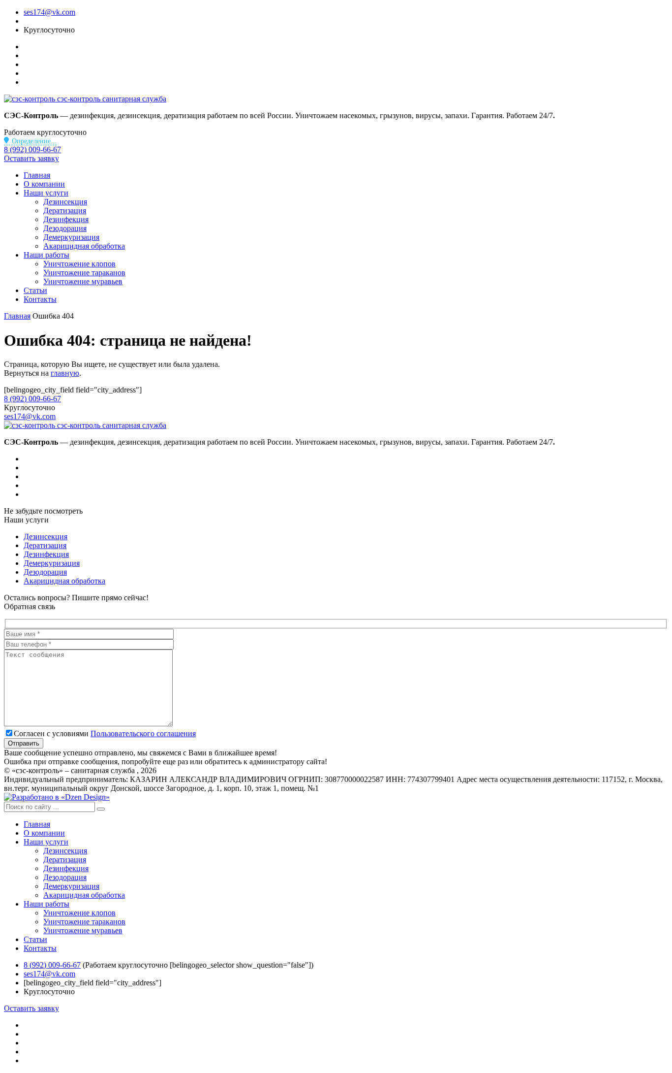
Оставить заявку (31, 158)
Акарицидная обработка (84, 246)
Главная (37, 175)
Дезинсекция (65, 201)
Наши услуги (46, 193)
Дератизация (64, 210)
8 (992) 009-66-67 (32, 149)
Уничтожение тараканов (84, 272)
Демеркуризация (71, 237)
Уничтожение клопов (79, 264)
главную (65, 373)
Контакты (40, 299)
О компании (44, 184)
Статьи (35, 290)
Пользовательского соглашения (143, 733)
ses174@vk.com (49, 12)
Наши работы (46, 255)
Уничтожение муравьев (82, 281)
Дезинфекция (66, 219)
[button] (101, 809)
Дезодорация (65, 228)
